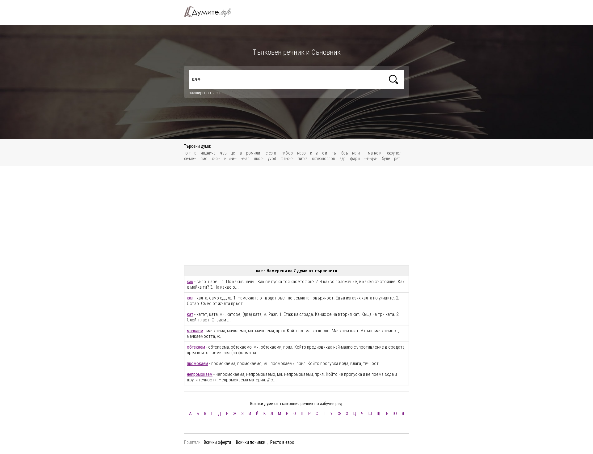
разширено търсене (206, 92)
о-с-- (216, 158)
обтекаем (196, 347)
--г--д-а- (370, 158)
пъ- (334, 153)
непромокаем (199, 374)
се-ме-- (190, 158)
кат (190, 314)
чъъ (223, 153)
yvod (272, 158)
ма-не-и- (375, 153)
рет (397, 158)
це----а (236, 153)
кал (190, 298)
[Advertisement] (296, 215)
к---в (314, 153)
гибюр (287, 153)
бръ (344, 153)
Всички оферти (217, 442)
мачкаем (195, 330)
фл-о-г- (286, 158)
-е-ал (245, 158)
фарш (355, 158)
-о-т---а (190, 153)
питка (303, 158)
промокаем (197, 363)
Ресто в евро (282, 442)
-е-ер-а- (270, 153)
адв (342, 158)
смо (204, 158)
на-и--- (358, 153)
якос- (258, 158)
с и (324, 153)
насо (301, 153)
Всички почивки (250, 442)
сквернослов (323, 158)
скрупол (394, 153)
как (190, 281)
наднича (208, 153)
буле (386, 158)
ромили (253, 153)
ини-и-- (230, 158)
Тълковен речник (211, 11)
